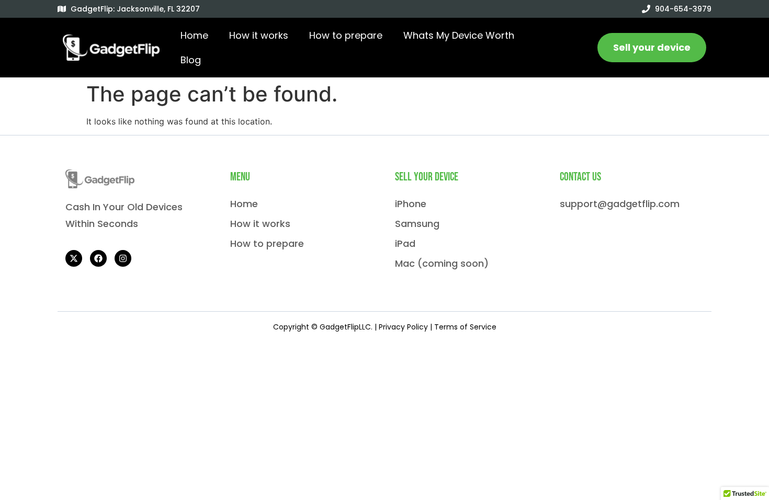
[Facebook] (98, 258)
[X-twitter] (73, 258)
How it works (258, 35)
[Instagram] (123, 258)
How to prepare (345, 35)
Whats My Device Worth (458, 35)
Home (194, 35)
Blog (190, 59)
